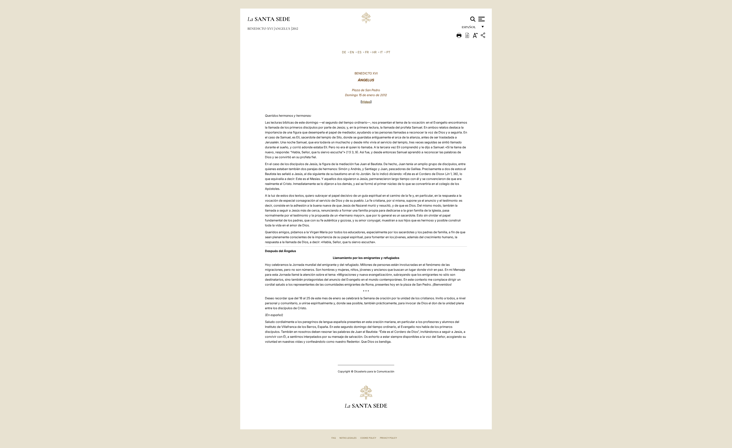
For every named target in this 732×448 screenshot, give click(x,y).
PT (388, 52)
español (470, 28)
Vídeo (366, 102)
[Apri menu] (481, 19)
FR (367, 52)
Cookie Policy (368, 438)
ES (359, 52)
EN (352, 52)
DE (344, 52)
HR (374, 52)
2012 (295, 28)
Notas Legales (348, 438)
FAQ (333, 438)
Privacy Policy (388, 438)
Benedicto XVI (260, 28)
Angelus (283, 28)
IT (381, 52)
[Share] (483, 36)
